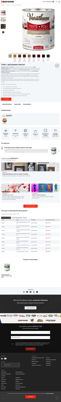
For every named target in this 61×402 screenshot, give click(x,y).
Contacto (34, 359)
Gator (2, 385)
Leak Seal (18, 389)
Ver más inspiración (30, 206)
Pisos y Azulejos (19, 383)
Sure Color (3, 387)
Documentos (27, 104)
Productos (3, 5)
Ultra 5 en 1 (18, 385)
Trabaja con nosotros (36, 365)
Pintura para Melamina (20, 387)
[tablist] (30, 218)
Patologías (48, 363)
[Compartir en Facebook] (27, 292)
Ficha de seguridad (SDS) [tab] (16, 217)
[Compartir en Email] (37, 292)
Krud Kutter (3, 372)
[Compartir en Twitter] (34, 292)
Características (7, 104)
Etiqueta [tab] (25, 217)
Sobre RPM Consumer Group (38, 358)
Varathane (8, 5)
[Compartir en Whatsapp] (24, 292)
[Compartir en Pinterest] (30, 292)
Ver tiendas (6, 99)
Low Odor (3, 389)
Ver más (41, 345)
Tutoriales (34, 363)
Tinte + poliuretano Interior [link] (16, 5)
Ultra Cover (3, 379)
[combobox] (30, 337)
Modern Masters (19, 372)
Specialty (3, 381)
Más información (50, 393)
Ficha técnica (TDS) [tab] (6, 217)
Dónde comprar (30, 308)
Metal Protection (19, 379)
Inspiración (17, 104)
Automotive (4, 383)
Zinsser (3, 377)
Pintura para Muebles (20, 374)
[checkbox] (12, 344)
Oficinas (48, 358)
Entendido (30, 396)
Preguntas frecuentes (51, 359)
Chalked (17, 381)
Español (48, 222)
